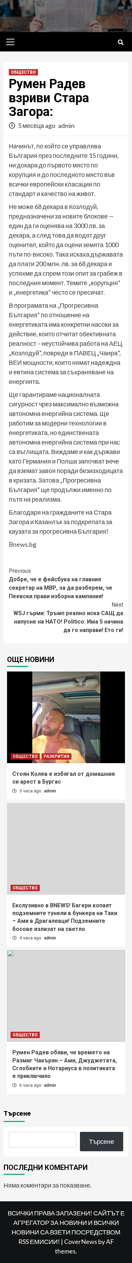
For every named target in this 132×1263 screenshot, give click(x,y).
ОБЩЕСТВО (23, 72)
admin (66, 125)
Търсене (17, 1113)
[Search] (120, 42)
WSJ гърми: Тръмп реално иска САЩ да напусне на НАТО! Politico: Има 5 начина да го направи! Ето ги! (68, 617)
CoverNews (80, 1241)
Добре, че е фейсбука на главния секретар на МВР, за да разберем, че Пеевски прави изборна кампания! (60, 584)
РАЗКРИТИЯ (56, 756)
